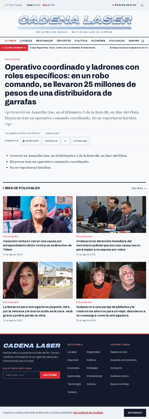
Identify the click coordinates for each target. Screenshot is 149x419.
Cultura (91, 384)
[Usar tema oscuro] (142, 5)
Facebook (51, 141)
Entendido (135, 413)
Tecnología (74, 384)
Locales (26, 41)
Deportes (64, 41)
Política (81, 41)
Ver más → (139, 188)
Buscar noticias (119, 384)
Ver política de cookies (88, 412)
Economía (98, 41)
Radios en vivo (118, 352)
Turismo (72, 392)
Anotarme (50, 375)
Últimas (10, 41)
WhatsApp (32, 141)
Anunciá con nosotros (123, 360)
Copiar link (80, 141)
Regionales (44, 41)
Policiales (116, 41)
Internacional (94, 376)
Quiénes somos (119, 376)
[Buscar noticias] (142, 41)
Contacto (116, 368)
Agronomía (137, 41)
